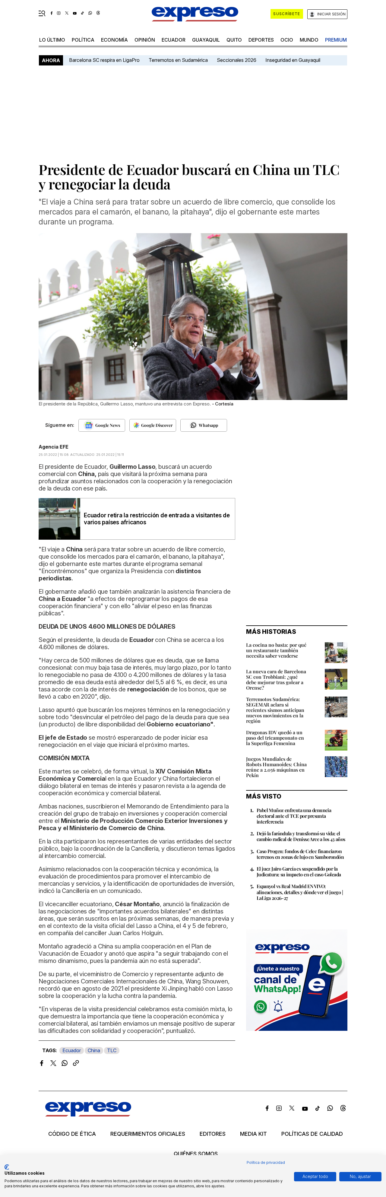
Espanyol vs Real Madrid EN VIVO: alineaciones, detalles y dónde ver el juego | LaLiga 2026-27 (300, 892)
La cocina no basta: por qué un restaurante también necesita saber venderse (276, 650)
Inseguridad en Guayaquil (292, 60)
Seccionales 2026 (236, 60)
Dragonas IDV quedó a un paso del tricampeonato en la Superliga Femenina (275, 737)
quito (234, 40)
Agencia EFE (53, 446)
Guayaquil (206, 40)
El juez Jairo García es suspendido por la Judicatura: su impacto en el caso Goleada (299, 871)
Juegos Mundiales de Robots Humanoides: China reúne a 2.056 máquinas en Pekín (276, 767)
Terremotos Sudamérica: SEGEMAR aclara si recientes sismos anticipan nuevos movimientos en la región (275, 710)
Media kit (253, 1134)
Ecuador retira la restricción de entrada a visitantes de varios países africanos (157, 519)
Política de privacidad (266, 1162)
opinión (144, 40)
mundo (309, 40)
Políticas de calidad (312, 1134)
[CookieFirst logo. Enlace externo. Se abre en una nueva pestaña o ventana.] (7, 1167)
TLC (111, 1050)
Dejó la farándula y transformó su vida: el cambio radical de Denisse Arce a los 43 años (301, 836)
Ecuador (173, 40)
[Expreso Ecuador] (88, 1114)
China (94, 1050)
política (83, 40)
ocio (286, 40)
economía (114, 40)
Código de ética (72, 1134)
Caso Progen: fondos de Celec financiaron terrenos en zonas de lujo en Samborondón (300, 854)
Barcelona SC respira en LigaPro (104, 60)
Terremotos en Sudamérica (178, 60)
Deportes (261, 40)
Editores (213, 1134)
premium (336, 40)
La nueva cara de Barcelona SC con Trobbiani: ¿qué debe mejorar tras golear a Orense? (276, 679)
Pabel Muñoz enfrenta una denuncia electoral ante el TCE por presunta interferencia (294, 816)
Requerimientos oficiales (147, 1134)
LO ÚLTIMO (52, 40)
